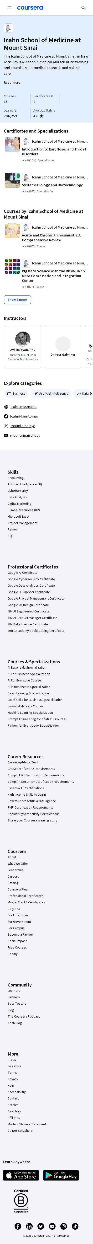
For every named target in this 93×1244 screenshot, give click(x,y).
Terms (12, 1072)
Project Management (22, 523)
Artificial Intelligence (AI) (25, 484)
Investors (14, 1066)
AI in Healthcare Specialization (29, 687)
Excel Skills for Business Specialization (35, 699)
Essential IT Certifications (26, 788)
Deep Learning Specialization (28, 693)
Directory (14, 1111)
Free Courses (17, 947)
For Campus (16, 928)
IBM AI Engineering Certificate (29, 611)
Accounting (16, 478)
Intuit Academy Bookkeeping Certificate (36, 630)
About (12, 857)
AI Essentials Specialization (27, 667)
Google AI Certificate (22, 572)
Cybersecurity (18, 490)
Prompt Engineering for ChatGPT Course (36, 719)
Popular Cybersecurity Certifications (34, 814)
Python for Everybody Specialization (34, 725)
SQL (10, 536)
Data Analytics (18, 497)
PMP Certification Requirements (30, 807)
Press (12, 1059)
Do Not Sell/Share (20, 1130)
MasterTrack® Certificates (26, 902)
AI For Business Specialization (29, 674)
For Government (19, 921)
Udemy (13, 954)
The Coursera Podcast (24, 1016)
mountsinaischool (25, 435)
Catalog (13, 883)
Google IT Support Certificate (29, 592)
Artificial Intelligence (53, 393)
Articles (13, 1105)
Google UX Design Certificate (28, 605)
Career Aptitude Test (23, 762)
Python (13, 529)
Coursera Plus (17, 889)
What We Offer (18, 863)
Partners (14, 997)
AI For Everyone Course (24, 680)
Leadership (16, 870)
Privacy (13, 1079)
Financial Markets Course (25, 706)
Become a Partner (20, 934)
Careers (13, 876)
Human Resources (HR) (24, 510)
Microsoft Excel (18, 516)
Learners (14, 990)
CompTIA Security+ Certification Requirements (41, 781)
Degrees (14, 908)
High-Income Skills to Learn (27, 794)
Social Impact (17, 941)
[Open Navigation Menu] (9, 8)
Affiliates (14, 1117)
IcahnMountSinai (24, 416)
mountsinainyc (22, 426)
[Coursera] (30, 8)
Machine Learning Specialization (30, 712)
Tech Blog (15, 1023)
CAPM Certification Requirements (31, 769)
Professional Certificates (25, 896)
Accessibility (17, 1092)
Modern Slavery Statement (27, 1124)
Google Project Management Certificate (36, 598)
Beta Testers (17, 1003)
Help (11, 1085)
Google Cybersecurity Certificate (31, 579)
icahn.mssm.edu (23, 406)
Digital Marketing (19, 503)
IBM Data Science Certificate (28, 624)
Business (19, 393)
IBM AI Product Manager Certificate (32, 618)
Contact (13, 1098)
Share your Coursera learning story (32, 820)
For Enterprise (18, 915)
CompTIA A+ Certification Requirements (36, 775)
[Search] (83, 8)
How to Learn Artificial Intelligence (32, 801)
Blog (11, 1010)
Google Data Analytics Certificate (31, 585)
